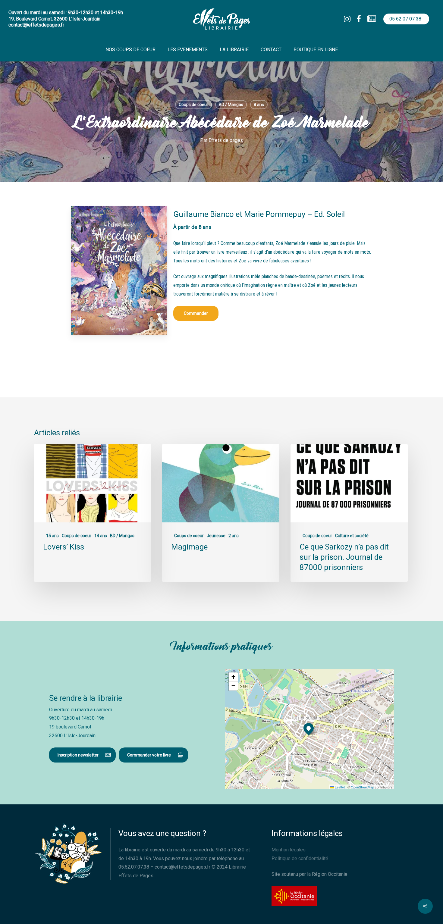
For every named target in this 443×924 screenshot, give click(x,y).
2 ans (233, 535)
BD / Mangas (231, 104)
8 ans (259, 104)
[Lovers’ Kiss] (92, 513)
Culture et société (352, 535)
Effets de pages (226, 140)
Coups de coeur (193, 104)
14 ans (100, 535)
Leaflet (339, 787)
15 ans (52, 535)
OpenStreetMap (362, 787)
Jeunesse (216, 535)
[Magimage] (220, 513)
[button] (195, 313)
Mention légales (289, 850)
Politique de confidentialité (300, 858)
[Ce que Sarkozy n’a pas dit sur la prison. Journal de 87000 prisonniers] (349, 513)
